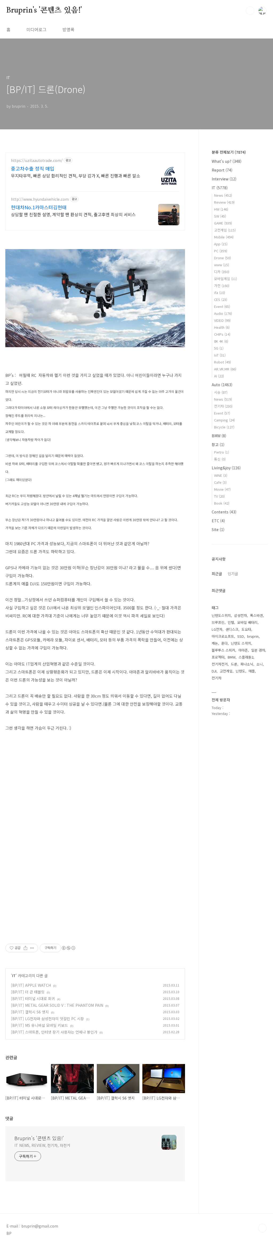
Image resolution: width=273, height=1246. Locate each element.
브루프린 (218, 622)
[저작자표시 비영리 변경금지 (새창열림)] (68, 948)
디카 (221, 271)
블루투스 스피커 (223, 650)
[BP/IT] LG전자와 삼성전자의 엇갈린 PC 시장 (47, 1018)
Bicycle (224, 426)
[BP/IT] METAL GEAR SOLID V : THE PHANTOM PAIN (57, 1005)
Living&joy (226, 467)
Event (222, 306)
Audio (223, 313)
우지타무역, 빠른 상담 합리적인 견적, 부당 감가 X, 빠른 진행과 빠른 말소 (75, 175)
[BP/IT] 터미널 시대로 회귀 (33, 998)
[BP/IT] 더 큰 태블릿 (28, 992)
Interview (224, 178)
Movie (222, 489)
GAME (223, 223)
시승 (220, 392)
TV (219, 496)
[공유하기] (25, 948)
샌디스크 (232, 629)
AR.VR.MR (225, 369)
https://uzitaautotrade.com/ (37, 160)
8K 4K (221, 341)
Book (221, 503)
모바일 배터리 (247, 622)
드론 (234, 664)
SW (220, 216)
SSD (240, 636)
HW (221, 209)
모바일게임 (225, 278)
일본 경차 (258, 650)
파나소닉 (246, 664)
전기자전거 (220, 664)
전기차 (223, 406)
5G (218, 348)
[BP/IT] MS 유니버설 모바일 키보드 (39, 1025)
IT (14, 975)
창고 (218, 444)
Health (222, 327)
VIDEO (222, 320)
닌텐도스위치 (221, 615)
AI (219, 375)
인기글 (233, 573)
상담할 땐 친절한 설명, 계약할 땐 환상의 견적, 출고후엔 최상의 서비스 (73, 214)
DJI (214, 671)
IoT (220, 355)
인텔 (231, 622)
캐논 (215, 643)
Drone (222, 257)
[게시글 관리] (32, 948)
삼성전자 (240, 615)
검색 (250, 11)
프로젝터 (218, 657)
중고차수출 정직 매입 (32, 168)
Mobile (224, 236)
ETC (218, 520)
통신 (220, 459)
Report (222, 170)
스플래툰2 (246, 657)
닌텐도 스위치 (241, 643)
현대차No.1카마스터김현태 (39, 207)
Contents (224, 511)
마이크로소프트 (223, 636)
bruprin (253, 636)
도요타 (246, 629)
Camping (224, 420)
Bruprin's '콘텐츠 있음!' (44, 10)
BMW (219, 435)
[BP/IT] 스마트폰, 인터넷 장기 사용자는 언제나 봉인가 (54, 1032)
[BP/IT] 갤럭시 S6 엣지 (30, 1012)
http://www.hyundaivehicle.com (40, 199)
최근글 (217, 573)
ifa (219, 292)
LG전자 (217, 629)
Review (224, 202)
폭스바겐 (256, 615)
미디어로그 (36, 29)
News (223, 195)
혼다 (224, 643)
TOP (262, 1228)
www (221, 264)
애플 (251, 671)
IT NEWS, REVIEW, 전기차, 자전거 (42, 1145)
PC (220, 250)
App (220, 243)
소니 (259, 664)
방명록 (68, 29)
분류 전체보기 (229, 152)
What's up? (227, 161)
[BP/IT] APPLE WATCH (31, 985)
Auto (222, 384)
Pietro (221, 452)
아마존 (243, 650)
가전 (221, 285)
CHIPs (222, 334)
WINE (220, 475)
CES (220, 299)
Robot (222, 362)
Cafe (220, 482)
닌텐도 (240, 671)
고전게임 (225, 230)
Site (218, 529)
